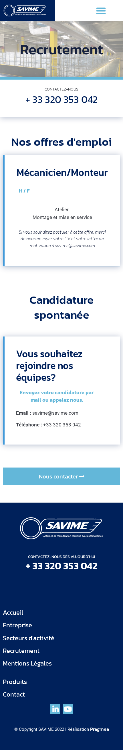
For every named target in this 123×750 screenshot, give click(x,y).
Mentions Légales (27, 663)
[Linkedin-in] (55, 709)
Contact (14, 694)
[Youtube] (68, 709)
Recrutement (21, 650)
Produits (15, 681)
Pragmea (99, 729)
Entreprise (17, 625)
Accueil (13, 612)
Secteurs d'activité (28, 638)
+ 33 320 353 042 (61, 99)
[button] (101, 10)
